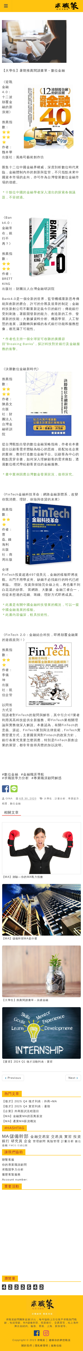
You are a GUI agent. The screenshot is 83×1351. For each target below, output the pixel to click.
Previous (13, 1077)
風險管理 (53, 1141)
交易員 (57, 1137)
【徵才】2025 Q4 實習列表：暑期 (26, 1106)
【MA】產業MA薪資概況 (19, 1121)
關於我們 (26, 1345)
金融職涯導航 (33, 774)
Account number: (15, 1179)
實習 (68, 1137)
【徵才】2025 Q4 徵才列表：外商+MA (29, 1101)
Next (72, 1077)
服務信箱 (56, 1345)
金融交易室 (40, 1137)
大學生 (48, 798)
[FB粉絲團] (37, 1333)
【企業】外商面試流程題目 (20, 1111)
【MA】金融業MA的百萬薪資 (22, 1116)
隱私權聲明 (41, 1345)
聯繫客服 (8, 1159)
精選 (4, 803)
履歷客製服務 (11, 1174)
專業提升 (73, 798)
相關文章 (11, 812)
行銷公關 (23, 1145)
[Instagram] (46, 1333)
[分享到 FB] (6, 790)
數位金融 (11, 774)
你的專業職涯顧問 (14, 1164)
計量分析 (60, 798)
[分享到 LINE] (14, 790)
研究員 (17, 1141)
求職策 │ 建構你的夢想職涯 (54, 1340)
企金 (28, 1141)
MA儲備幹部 (15, 1136)
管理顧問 (39, 1141)
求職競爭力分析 (13, 1169)
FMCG (13, 1145)
